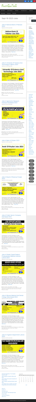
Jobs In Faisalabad (4, 133)
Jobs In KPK (6, 92)
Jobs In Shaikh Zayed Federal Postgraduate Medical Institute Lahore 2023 (11, 256)
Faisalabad (4, 131)
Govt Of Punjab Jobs (21, 132)
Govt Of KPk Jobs (19, 169)
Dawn (7, 55)
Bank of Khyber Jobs (9, 169)
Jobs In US (31, 143)
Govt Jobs (9, 55)
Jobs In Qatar (31, 134)
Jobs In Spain (31, 141)
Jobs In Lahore (5, 286)
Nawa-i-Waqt (8, 170)
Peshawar (30, 147)
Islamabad (4, 168)
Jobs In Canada (31, 161)
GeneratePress (23, 400)
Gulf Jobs (31, 181)
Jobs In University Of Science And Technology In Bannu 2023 (12, 63)
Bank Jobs (4, 55)
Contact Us (4, 389)
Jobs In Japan (31, 123)
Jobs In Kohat (31, 126)
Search (33, 20)
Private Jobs (11, 93)
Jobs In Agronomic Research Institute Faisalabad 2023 (10, 101)
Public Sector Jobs (16, 246)
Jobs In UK (31, 168)
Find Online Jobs (5, 391)
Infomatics (16, 10)
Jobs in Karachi (5, 54)
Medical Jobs (9, 288)
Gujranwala (31, 102)
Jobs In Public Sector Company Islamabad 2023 (11, 216)
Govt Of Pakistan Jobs (15, 55)
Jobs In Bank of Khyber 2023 (10, 140)
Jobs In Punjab (13, 131)
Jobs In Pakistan (9, 10)
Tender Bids (14, 13)
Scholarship (9, 13)
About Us (3, 388)
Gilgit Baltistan (31, 101)
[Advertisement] (31, 76)
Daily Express (5, 132)
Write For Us (4, 396)
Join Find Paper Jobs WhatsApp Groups (9, 392)
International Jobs (24, 10)
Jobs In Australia (31, 164)
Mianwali (30, 144)
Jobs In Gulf (3, 10)
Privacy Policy (4, 393)
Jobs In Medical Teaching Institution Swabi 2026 (31, 47)
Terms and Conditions (6, 395)
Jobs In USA (31, 175)
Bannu (4, 92)
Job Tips (30, 110)
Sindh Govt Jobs (10, 56)
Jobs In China (31, 118)
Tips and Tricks (31, 152)
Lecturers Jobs (7, 93)
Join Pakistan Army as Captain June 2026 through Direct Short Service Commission (31, 54)
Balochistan (31, 97)
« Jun (26, 384)
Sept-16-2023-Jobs (5, 56)
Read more (13, 51)
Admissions (31, 10)
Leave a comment (5, 57)
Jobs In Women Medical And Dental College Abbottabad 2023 (12, 296)
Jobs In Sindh (15, 54)
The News (5, 247)
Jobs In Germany (31, 178)
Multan (30, 145)
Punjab (17, 131)
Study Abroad (3, 13)
